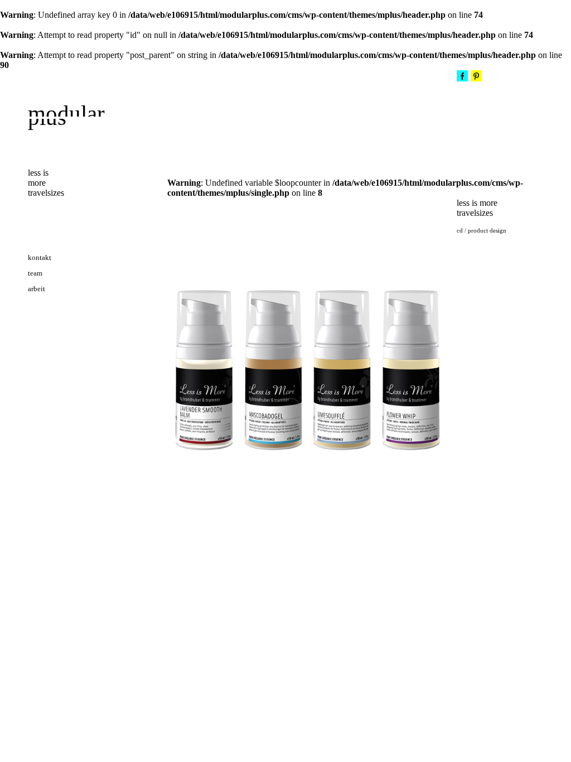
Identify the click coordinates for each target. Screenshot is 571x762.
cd (460, 230)
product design (487, 230)
